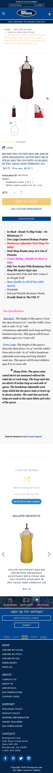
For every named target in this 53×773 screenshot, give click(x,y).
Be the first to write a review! (26, 501)
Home (7, 29)
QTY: (5, 192)
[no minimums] (10, 601)
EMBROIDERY (9, 662)
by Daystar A (31, 436)
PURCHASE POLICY (12, 709)
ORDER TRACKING (12, 722)
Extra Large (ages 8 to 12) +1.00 (24, 185)
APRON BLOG (9, 688)
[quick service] (26, 601)
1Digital (36, 770)
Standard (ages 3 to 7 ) (19, 182)
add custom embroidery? (26, 208)
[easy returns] (43, 601)
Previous (3, 554)
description (26, 218)
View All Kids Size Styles (21, 32)
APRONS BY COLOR (12, 650)
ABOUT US (7, 683)
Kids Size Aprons (23, 29)
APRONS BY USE (11, 658)
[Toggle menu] (4, 13)
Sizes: (5, 179)
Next (49, 554)
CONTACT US (9, 679)
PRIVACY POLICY (11, 713)
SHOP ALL (7, 667)
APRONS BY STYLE (12, 654)
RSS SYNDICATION (12, 692)
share (10, 148)
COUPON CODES (10, 696)
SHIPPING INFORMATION (15, 717)
